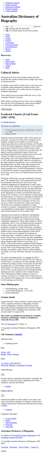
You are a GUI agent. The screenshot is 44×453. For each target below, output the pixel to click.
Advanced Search (11, 45)
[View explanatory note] (3, 374)
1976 (11, 363)
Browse (8, 49)
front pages (12, 324)
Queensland (20, 365)
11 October (5, 363)
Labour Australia (11, 11)
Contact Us (35, 447)
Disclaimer (13, 447)
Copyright (4, 447)
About (7, 37)
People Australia (11, 5)
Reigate (3, 354)
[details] (18, 334)
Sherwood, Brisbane (8, 365)
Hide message (6, 109)
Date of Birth (10, 62)
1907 (8, 352)
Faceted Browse (11, 47)
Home (7, 34)
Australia (29, 365)
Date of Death (10, 64)
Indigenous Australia (12, 7)
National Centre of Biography (25, 435)
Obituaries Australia (12, 3)
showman (8, 425)
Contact (8, 39)
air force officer (10, 418)
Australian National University (12, 437)
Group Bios (9, 43)
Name (7, 60)
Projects (8, 41)
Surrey (9, 354)
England (16, 354)
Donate (8, 51)
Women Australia (11, 9)
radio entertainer (11, 423)
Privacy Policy (24, 447)
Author (7, 66)
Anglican (8, 409)
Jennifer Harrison (9, 122)
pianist (7, 420)
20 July (3, 352)
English (8, 386)
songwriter (9, 427)
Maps (7, 68)
